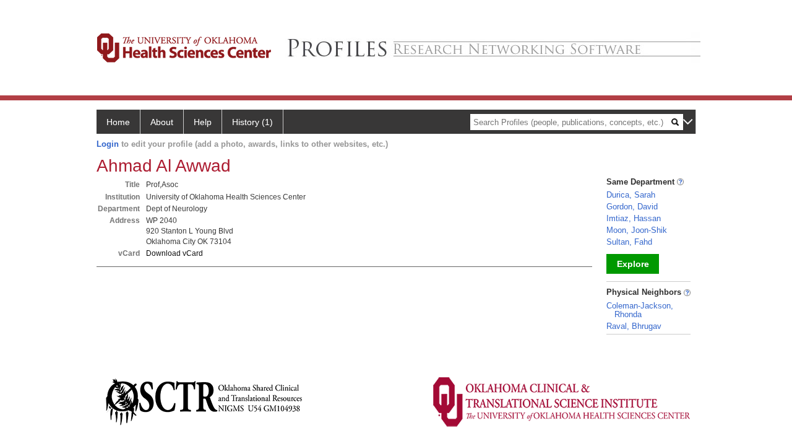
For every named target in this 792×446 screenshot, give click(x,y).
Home (118, 122)
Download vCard (174, 253)
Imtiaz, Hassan (633, 218)
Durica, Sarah (630, 194)
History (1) (252, 122)
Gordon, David (632, 206)
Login (108, 144)
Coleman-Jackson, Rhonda (639, 310)
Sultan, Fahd (629, 242)
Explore (633, 264)
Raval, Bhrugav (633, 326)
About (161, 122)
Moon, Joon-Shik (636, 230)
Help (203, 122)
